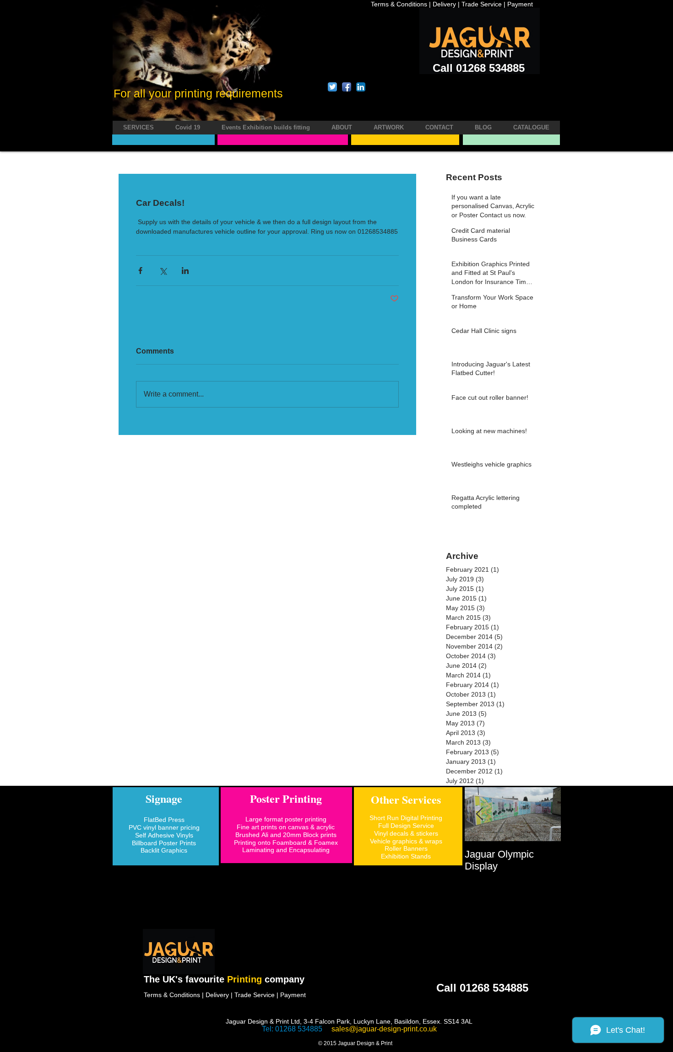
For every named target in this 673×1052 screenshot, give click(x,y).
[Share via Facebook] (140, 270)
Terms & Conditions (400, 4)
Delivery (444, 4)
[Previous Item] (479, 814)
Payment (520, 4)
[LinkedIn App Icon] (360, 86)
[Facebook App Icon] (346, 86)
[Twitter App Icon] (332, 86)
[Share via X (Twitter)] (162, 270)
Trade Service (481, 4)
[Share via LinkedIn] (185, 270)
